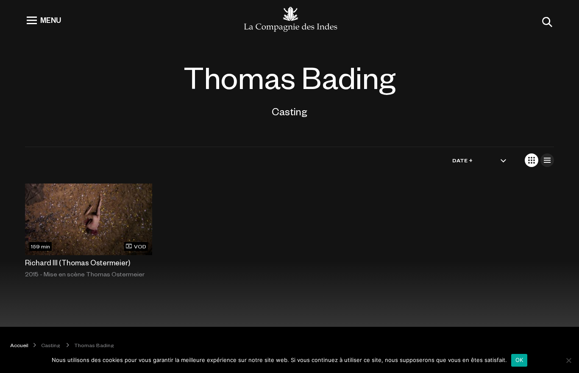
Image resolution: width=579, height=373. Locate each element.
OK (519, 359)
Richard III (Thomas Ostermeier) (77, 262)
